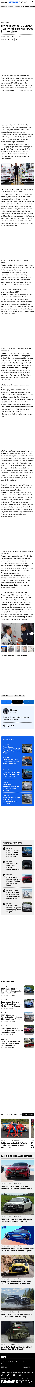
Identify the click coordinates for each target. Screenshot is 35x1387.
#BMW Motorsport (7, 696)
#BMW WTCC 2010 (19, 696)
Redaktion (12, 995)
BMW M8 (9, 861)
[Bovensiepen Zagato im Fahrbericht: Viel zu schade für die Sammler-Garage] (29, 1003)
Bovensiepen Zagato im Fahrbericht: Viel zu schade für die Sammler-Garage (11, 1004)
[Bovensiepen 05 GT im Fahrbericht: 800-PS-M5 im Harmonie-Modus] (29, 1030)
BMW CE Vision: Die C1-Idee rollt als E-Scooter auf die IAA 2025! (13, 895)
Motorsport (12, 6)
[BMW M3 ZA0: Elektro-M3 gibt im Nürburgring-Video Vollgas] (27, 907)
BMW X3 (3, 1013)
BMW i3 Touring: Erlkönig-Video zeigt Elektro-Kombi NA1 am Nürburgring (16, 1220)
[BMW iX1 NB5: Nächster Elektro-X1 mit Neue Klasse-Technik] (27, 786)
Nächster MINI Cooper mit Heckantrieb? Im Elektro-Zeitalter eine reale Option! (17, 1250)
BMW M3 (9, 903)
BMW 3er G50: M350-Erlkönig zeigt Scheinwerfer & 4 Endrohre (11, 800)
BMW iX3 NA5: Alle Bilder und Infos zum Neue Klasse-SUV (11, 762)
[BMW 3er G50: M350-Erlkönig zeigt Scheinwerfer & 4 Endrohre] (27, 799)
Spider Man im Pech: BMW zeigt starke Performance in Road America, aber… (14, 1145)
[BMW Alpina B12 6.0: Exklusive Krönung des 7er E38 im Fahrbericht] (29, 990)
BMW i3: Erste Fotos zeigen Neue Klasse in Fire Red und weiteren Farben (13, 881)
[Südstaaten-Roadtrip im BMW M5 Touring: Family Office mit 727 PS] (29, 1043)
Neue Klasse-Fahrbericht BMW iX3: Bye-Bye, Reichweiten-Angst (12, 750)
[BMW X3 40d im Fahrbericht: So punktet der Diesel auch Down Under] (29, 1017)
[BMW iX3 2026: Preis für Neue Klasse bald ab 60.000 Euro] (27, 774)
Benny (14, 36)
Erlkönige (4, 1367)
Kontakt (14, 1362)
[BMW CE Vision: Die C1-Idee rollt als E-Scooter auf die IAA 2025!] (27, 894)
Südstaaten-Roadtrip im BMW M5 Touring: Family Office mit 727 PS (10, 1043)
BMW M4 (4, 1000)
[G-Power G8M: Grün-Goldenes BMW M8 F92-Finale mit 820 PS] (27, 865)
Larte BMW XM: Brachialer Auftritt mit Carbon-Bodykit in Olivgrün (16, 1348)
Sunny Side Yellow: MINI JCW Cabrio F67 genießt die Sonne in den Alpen (16, 1283)
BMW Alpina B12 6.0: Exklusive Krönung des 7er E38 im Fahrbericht (11, 991)
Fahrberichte (27, 1367)
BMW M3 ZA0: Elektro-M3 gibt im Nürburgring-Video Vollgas (13, 909)
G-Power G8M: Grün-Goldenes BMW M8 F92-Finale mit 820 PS (13, 867)
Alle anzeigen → (28, 1114)
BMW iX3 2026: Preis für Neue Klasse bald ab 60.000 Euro (11, 774)
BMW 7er (4, 986)
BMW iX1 (5, 782)
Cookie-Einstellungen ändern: (9, 1372)
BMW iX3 (6, 745)
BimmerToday (4, 6)
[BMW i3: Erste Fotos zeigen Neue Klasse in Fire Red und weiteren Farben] (27, 879)
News (25, 1362)
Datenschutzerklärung (25, 1372)
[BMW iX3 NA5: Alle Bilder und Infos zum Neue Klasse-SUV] (27, 761)
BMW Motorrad (12, 890)
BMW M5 (4, 1026)
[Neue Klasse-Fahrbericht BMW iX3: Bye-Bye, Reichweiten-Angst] (27, 748)
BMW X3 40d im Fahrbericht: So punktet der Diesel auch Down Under (12, 1017)
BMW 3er (6, 795)
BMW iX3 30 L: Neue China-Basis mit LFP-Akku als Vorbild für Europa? (16, 1316)
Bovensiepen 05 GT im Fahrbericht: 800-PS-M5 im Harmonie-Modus (12, 1030)
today (18, 2)
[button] (32, 633)
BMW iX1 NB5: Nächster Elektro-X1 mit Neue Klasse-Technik (11, 788)
